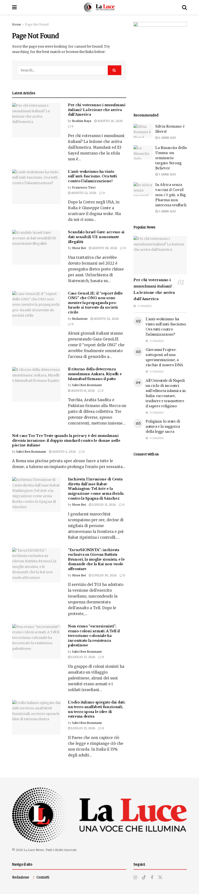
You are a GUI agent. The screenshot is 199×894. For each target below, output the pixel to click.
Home (16, 24)
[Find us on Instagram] (135, 877)
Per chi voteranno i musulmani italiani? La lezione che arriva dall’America (96, 110)
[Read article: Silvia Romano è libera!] (143, 131)
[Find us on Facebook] (152, 877)
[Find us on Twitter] (160, 877)
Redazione (80, 319)
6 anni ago (167, 137)
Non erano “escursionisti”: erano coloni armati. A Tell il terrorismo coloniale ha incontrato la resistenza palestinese (94, 635)
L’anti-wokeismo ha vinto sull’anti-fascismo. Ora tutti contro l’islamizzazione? (92, 176)
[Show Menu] (14, 7)
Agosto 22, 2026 (83, 193)
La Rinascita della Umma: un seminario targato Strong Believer (171, 158)
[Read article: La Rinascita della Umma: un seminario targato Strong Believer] (143, 152)
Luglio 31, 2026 (103, 504)
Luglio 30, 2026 (104, 575)
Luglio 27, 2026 (82, 657)
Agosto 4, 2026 (63, 451)
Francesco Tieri (83, 187)
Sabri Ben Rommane (87, 385)
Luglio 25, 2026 (82, 728)
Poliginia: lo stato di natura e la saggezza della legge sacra (163, 426)
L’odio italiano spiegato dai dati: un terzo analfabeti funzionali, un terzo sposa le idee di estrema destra (96, 709)
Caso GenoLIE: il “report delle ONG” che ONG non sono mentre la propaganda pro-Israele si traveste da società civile (95, 302)
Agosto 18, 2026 (104, 248)
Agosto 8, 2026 (82, 390)
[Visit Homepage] (99, 7)
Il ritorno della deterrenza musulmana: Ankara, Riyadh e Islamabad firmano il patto (95, 374)
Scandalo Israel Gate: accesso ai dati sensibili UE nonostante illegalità (96, 237)
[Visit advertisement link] (160, 62)
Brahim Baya (81, 121)
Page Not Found (37, 24)
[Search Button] (184, 7)
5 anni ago (167, 174)
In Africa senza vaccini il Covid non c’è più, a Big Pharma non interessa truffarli (170, 194)
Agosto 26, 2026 (110, 121)
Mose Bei (79, 248)
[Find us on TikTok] (144, 877)
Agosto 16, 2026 (106, 319)
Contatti (42, 877)
